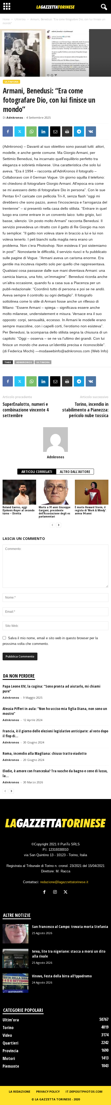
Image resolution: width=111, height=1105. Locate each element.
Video (7, 1035)
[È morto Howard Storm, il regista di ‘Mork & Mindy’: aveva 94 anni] (91, 492)
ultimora (43, 362)
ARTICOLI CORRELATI (36, 471)
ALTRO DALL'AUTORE (75, 471)
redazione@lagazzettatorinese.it (64, 882)
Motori (9, 1058)
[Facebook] (8, 131)
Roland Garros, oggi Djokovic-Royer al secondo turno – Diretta (19, 510)
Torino (8, 1027)
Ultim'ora (20, 19)
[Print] (67, 131)
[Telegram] (79, 131)
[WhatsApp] (31, 131)
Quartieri (10, 1043)
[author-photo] (55, 439)
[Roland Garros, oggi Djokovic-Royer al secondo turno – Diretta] (19, 492)
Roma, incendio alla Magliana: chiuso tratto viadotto (44, 753)
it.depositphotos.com (84, 1091)
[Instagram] (56, 892)
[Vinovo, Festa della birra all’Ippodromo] (15, 983)
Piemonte (11, 1066)
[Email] (55, 131)
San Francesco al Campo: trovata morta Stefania (70, 926)
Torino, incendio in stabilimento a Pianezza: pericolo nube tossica (85, 409)
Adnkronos (14, 117)
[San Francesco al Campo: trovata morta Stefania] (15, 933)
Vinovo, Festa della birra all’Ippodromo (62, 976)
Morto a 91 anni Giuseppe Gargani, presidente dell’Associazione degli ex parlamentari (54, 511)
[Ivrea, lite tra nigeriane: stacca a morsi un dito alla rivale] (15, 958)
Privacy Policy (48, 1091)
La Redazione (19, 1091)
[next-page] (58, 525)
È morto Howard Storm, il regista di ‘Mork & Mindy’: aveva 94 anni (90, 510)
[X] (19, 131)
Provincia (10, 1051)
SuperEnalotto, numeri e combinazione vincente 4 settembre (26, 409)
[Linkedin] (43, 131)
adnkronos (24, 362)
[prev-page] (52, 525)
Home (6, 19)
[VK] (91, 131)
